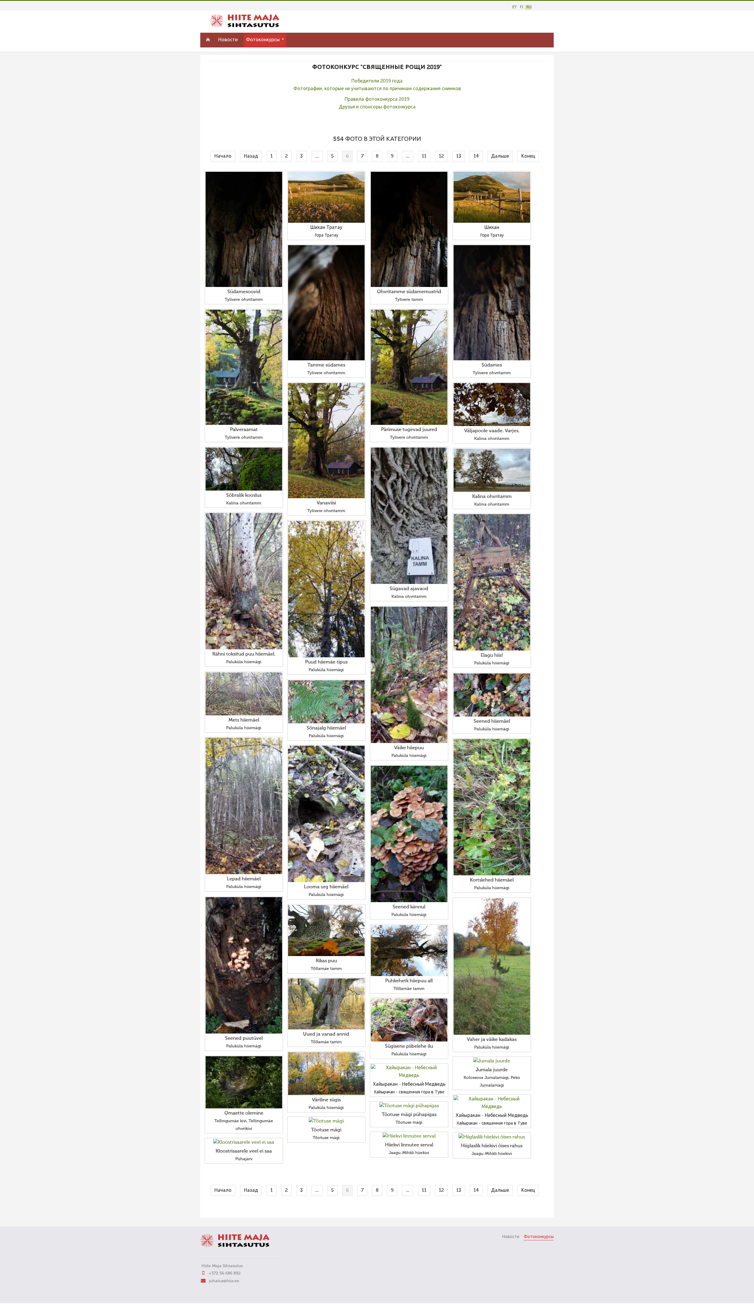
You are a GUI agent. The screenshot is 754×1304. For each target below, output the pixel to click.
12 (441, 156)
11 (424, 156)
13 (458, 156)
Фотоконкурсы (263, 40)
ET (514, 7)
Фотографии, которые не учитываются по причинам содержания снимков (377, 89)
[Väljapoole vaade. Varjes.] (492, 404)
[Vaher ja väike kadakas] (492, 966)
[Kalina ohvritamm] (492, 470)
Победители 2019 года (377, 81)
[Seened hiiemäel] (492, 695)
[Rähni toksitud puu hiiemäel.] (244, 581)
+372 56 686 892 (225, 1273)
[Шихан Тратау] (326, 197)
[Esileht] (244, 26)
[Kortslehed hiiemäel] (492, 807)
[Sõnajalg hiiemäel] (326, 702)
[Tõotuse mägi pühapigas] (409, 1106)
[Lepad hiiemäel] (244, 806)
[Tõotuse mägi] (326, 1121)
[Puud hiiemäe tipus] (326, 589)
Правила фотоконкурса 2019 (377, 99)
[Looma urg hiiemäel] (326, 814)
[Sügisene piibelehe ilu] (409, 1020)
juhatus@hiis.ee (224, 1281)
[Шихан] (492, 197)
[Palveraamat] (244, 367)
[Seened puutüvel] (244, 965)
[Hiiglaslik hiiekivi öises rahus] (492, 1137)
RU (528, 7)
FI (521, 7)
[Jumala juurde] (492, 1061)
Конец (528, 156)
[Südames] (492, 303)
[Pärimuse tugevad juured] (409, 367)
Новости (228, 40)
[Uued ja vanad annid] (326, 1004)
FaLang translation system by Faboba (225, 1209)
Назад (251, 156)
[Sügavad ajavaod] (409, 516)
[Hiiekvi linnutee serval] (409, 1136)
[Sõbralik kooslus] (244, 469)
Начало (223, 156)
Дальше (500, 156)
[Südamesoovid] (244, 229)
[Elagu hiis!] (492, 582)
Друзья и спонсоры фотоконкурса (377, 107)
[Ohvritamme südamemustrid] (409, 229)
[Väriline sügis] (326, 1074)
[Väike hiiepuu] (409, 675)
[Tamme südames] (326, 303)
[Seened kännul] (409, 834)
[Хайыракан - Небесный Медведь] (409, 1072)
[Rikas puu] (326, 930)
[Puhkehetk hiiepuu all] (409, 951)
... (317, 156)
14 (476, 156)
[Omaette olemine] (244, 1082)
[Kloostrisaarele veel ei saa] (244, 1142)
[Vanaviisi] (326, 440)
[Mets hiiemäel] (244, 694)
